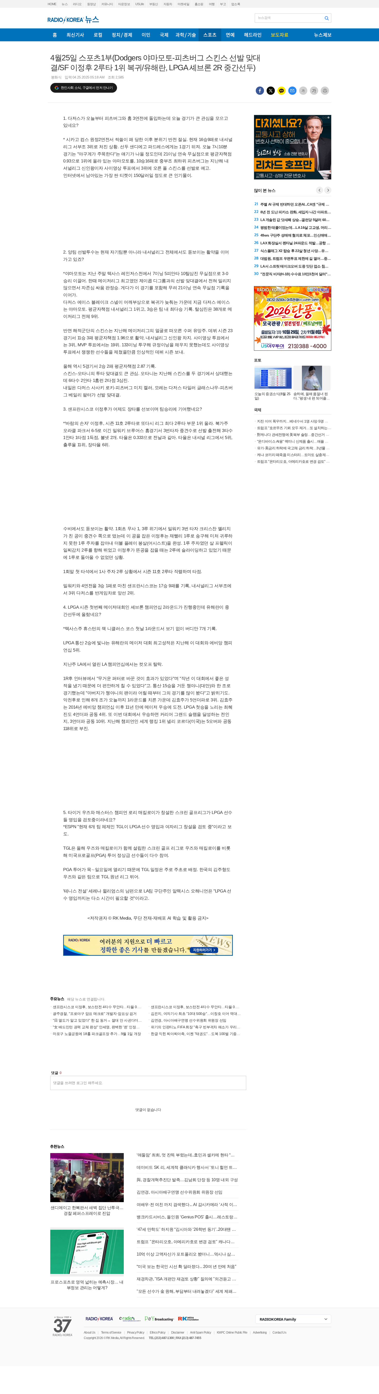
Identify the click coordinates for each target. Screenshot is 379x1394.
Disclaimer (177, 1332)
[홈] (55, 34)
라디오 (77, 4)
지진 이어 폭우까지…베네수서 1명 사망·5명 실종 (294, 421)
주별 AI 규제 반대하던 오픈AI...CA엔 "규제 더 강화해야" (302, 204)
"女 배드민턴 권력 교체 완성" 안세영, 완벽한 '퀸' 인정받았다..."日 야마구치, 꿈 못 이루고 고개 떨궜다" (132, 1027)
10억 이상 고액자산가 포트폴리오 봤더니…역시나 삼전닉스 (187, 1254)
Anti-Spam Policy (200, 1332)
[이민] (146, 34)
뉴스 (65, 4)
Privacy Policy (135, 1332)
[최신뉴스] (75, 34)
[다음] (327, 190)
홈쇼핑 (199, 4)
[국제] (164, 34)
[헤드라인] (252, 34)
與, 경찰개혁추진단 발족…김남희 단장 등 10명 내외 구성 (187, 1180)
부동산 (153, 4)
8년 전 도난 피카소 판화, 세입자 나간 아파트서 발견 (299, 212)
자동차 (167, 4)
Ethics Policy (157, 1332)
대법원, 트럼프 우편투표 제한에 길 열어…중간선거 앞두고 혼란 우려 (312, 258)
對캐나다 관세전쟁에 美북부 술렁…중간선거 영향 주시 (298, 435)
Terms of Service (111, 1332)
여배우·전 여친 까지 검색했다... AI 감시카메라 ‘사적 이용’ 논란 (187, 1204)
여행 (212, 4)
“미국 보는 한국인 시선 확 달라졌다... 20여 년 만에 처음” (186, 1266)
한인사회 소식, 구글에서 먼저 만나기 (87, 88)
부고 (223, 4)
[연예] (230, 34)
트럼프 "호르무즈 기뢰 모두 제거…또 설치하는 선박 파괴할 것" (304, 428)
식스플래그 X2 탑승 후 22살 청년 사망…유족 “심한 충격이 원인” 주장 (313, 251)
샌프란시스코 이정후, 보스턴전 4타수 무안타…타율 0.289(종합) (201, 1007)
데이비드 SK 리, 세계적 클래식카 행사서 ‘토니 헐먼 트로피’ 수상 (187, 1167)
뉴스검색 (264, 18)
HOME (52, 4)
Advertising (260, 1332)
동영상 (91, 4)
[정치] (122, 34)
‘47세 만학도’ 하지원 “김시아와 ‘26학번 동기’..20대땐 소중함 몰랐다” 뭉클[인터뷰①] (187, 1229)
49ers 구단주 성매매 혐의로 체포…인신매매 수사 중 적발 (303, 235)
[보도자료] (279, 34)
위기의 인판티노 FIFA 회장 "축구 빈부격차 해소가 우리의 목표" (200, 1027)
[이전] (319, 190)
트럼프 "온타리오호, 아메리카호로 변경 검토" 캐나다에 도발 (187, 1242)
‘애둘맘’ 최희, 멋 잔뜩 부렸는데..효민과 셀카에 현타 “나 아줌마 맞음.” (187, 1155)
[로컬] (98, 34)
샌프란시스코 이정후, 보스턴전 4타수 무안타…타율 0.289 (98, 1007)
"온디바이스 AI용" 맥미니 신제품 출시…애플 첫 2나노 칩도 (301, 441)
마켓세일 (183, 4)
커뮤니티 (107, 4)
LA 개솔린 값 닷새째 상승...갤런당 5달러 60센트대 (298, 220)
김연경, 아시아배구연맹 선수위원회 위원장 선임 (188, 1020)
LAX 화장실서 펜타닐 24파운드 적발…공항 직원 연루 (300, 243)
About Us (89, 1332)
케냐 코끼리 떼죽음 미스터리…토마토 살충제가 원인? (298, 455)
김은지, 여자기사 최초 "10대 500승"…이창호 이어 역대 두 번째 (200, 1014)
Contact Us (279, 1332)
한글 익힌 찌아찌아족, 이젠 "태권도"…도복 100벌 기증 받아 (198, 1034)
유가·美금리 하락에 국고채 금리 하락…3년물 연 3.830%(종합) (304, 448)
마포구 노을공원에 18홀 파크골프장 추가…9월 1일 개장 (97, 1034)
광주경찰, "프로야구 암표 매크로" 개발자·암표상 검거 (95, 1014)
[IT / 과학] (186, 34)
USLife (139, 4)
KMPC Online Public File (232, 1332)
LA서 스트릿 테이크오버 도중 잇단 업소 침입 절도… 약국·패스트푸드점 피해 (318, 266)
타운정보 (124, 4)
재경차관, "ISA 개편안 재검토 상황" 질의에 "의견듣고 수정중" (187, 1279)
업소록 (235, 4)
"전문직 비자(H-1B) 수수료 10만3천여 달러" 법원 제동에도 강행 (308, 274)
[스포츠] (210, 34)
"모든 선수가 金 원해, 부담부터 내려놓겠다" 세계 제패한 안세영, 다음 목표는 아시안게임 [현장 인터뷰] (187, 1291)
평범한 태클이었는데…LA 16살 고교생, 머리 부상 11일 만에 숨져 (309, 227)
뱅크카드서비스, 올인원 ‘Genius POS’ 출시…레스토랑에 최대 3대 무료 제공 (187, 1217)
